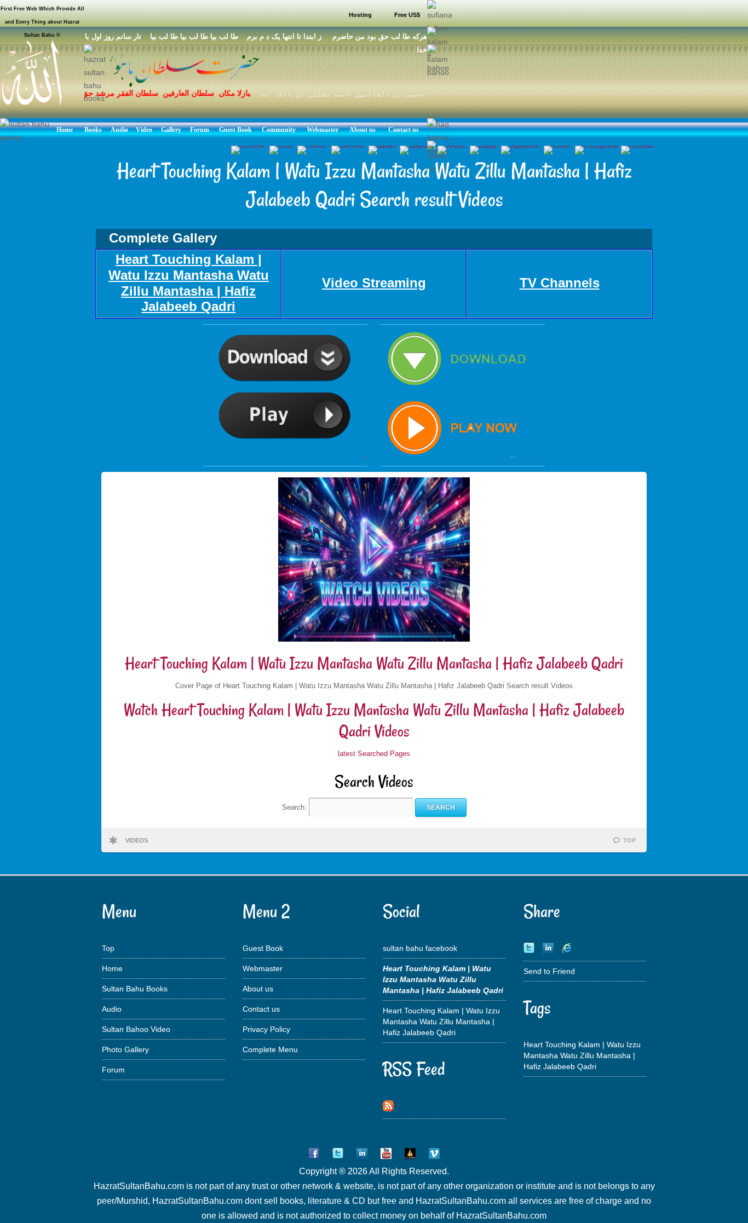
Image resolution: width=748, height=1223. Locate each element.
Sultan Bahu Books (135, 988)
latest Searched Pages (374, 753)
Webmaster (263, 968)
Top (108, 948)
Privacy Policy (266, 1029)
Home (112, 968)
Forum (113, 1069)
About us (258, 988)
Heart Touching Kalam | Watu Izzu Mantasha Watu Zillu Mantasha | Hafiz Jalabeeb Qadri (374, 663)
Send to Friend (549, 971)
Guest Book (263, 948)
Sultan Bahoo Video (136, 1029)
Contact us (261, 1009)
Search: (295, 807)
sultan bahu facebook (420, 948)
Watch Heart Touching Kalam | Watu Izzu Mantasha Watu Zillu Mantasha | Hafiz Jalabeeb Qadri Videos (374, 721)
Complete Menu (270, 1049)
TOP (629, 840)
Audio (112, 1009)
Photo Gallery (125, 1049)
